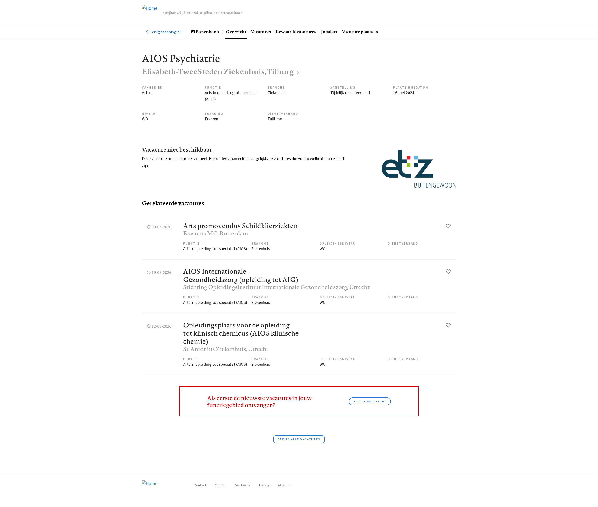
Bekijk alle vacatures (299, 439)
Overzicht (236, 31)
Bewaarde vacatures (296, 31)
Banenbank (207, 31)
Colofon (220, 485)
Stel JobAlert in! (369, 401)
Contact (200, 485)
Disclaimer (242, 485)
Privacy (264, 485)
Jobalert (329, 31)
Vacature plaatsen (360, 31)
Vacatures (261, 31)
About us (284, 485)
